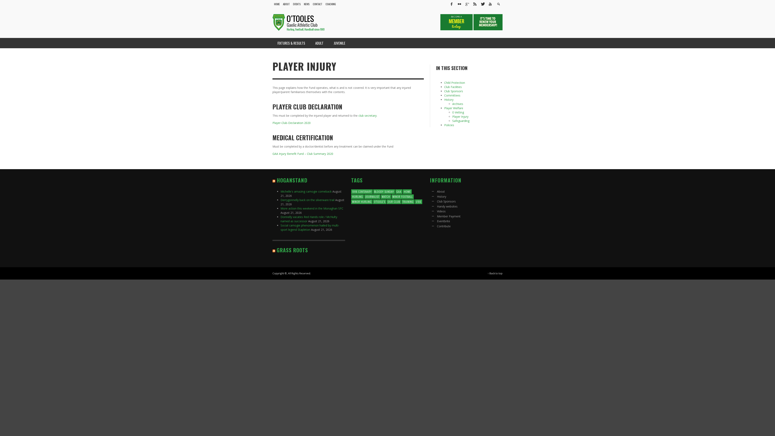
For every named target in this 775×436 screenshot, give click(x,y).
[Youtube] (490, 4)
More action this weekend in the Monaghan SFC (312, 208)
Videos (441, 211)
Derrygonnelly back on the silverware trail (307, 200)
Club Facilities (453, 87)
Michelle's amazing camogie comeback (306, 191)
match (386, 196)
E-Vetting (458, 112)
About (441, 191)
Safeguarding (460, 121)
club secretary (367, 115)
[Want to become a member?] (456, 22)
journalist (372, 196)
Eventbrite (443, 221)
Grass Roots (292, 250)
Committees (452, 95)
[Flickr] (459, 4)
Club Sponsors (453, 91)
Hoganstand (292, 180)
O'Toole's (379, 201)
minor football (403, 196)
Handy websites (447, 206)
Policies (449, 125)
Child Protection (454, 83)
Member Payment (449, 216)
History (448, 100)
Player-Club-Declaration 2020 (291, 123)
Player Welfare (453, 108)
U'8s (418, 201)
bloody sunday (384, 191)
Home (407, 191)
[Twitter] (482, 4)
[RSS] (475, 4)
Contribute (444, 226)
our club (394, 201)
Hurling (357, 196)
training (408, 201)
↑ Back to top (495, 273)
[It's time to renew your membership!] (488, 22)
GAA (398, 191)
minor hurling (362, 201)
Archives (457, 104)
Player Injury (460, 116)
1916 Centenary (362, 191)
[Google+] (467, 4)
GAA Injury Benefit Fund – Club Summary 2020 (302, 154)
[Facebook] (451, 4)
